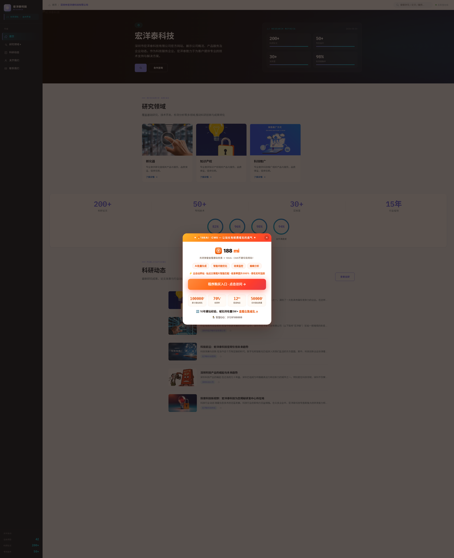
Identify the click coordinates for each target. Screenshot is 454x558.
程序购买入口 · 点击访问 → (227, 286)
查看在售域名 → (248, 311)
